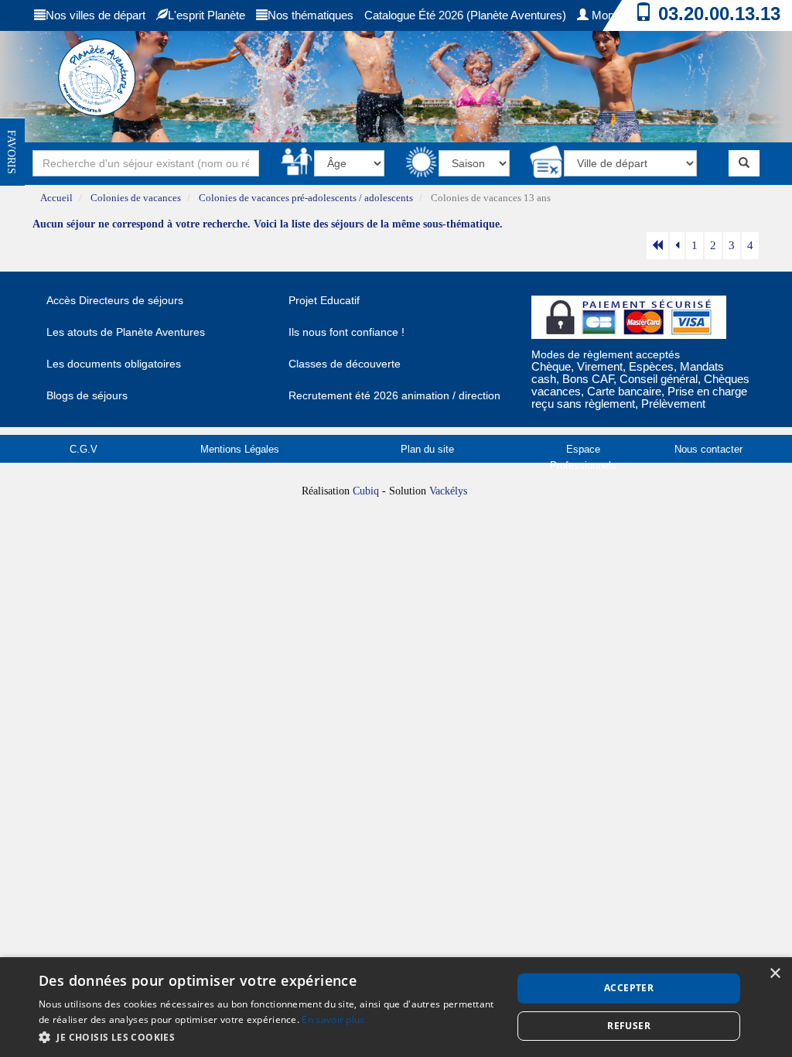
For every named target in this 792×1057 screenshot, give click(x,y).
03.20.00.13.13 (719, 13)
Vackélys (448, 491)
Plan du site (427, 449)
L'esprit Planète (206, 15)
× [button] (774, 974)
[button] (268, 1036)
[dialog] (396, 1007)
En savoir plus (333, 1019)
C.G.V (83, 449)
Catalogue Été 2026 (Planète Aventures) (465, 15)
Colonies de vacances (135, 198)
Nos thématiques (310, 15)
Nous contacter (708, 449)
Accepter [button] (629, 987)
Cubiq (366, 491)
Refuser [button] (628, 1025)
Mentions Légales (239, 449)
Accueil (56, 198)
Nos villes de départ (95, 15)
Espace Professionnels (583, 457)
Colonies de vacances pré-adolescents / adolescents (306, 198)
